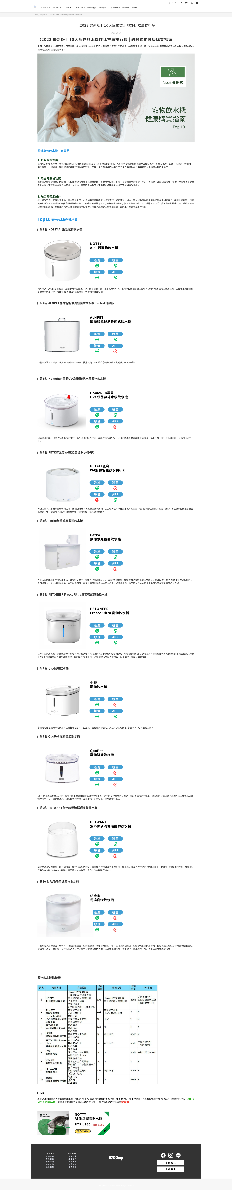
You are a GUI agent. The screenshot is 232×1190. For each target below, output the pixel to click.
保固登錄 (50, 1164)
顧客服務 (114, 7)
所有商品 (44, 7)
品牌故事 (73, 1156)
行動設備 (102, 7)
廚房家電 (79, 7)
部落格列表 (43, 15)
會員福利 (73, 1161)
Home (36, 15)
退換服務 (50, 1167)
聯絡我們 (73, 1159)
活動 (134, 7)
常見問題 (50, 1159)
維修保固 (50, 1161)
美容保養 (91, 7)
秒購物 (125, 7)
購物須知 (50, 1156)
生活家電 (67, 7)
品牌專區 (56, 7)
